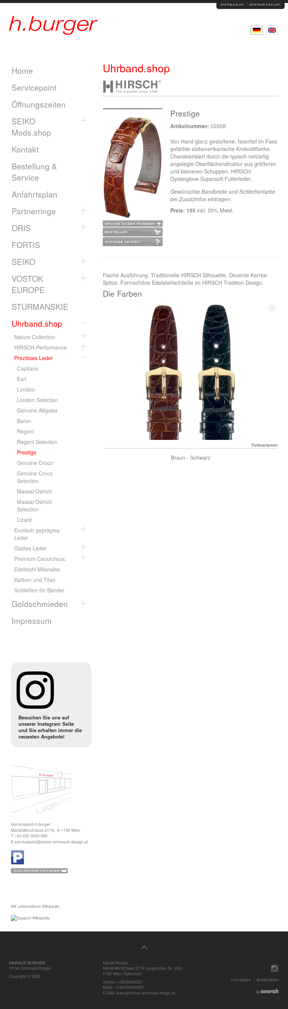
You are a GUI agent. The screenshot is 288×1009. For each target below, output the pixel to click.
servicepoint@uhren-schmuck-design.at (51, 842)
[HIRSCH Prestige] (191, 371)
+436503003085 (129, 987)
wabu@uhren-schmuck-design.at (145, 993)
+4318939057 (130, 982)
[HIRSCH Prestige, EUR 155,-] (133, 168)
